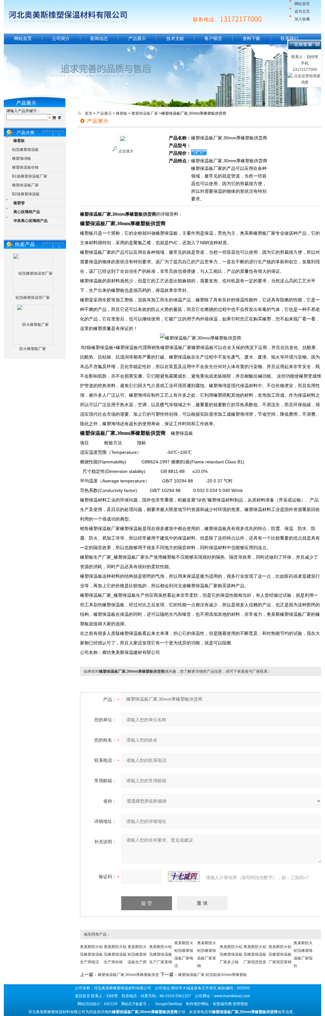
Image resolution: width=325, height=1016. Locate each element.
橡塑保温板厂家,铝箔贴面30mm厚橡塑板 (212, 974)
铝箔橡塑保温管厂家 (33, 297)
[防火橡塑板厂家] (33, 324)
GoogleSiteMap (168, 1004)
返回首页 (82, 996)
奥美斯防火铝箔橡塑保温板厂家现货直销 (280, 954)
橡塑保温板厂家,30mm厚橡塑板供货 (128, 974)
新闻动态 (99, 38)
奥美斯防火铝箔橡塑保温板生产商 (137, 954)
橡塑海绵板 (21, 158)
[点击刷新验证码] (184, 876)
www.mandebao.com (232, 996)
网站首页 (302, 4)
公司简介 (61, 38)
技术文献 (175, 38)
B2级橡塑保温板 (26, 194)
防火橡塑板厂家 (32, 349)
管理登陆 (240, 1004)
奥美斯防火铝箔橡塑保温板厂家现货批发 (254, 954)
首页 (88, 113)
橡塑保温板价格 (25, 167)
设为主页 (302, 11)
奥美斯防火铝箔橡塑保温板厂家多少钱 (231, 954)
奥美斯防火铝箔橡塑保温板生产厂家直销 (160, 954)
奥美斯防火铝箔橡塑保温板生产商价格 (115, 954)
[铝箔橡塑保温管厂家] (33, 273)
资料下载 (251, 38)
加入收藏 (302, 19)
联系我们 (289, 38)
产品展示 (137, 38)
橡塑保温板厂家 (25, 185)
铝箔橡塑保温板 (25, 149)
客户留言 (213, 38)
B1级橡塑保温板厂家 (29, 176)
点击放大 (126, 151)
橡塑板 (121, 113)
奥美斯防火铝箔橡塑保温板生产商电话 (91, 954)
